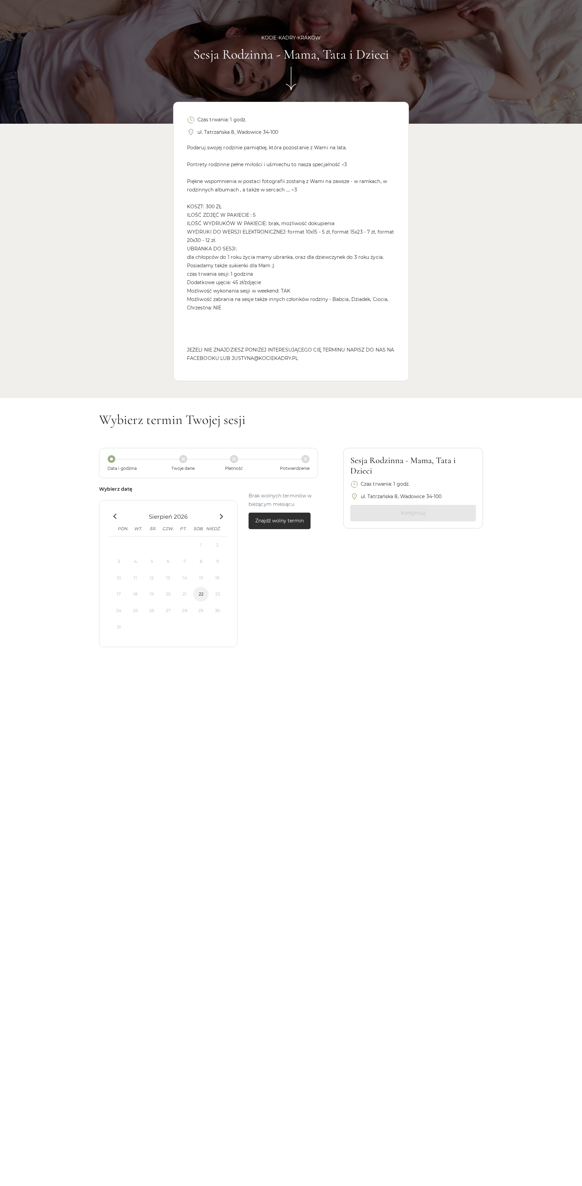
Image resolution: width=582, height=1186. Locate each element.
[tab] (132, 463)
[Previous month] (116, 516)
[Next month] (220, 516)
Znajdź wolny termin (279, 521)
